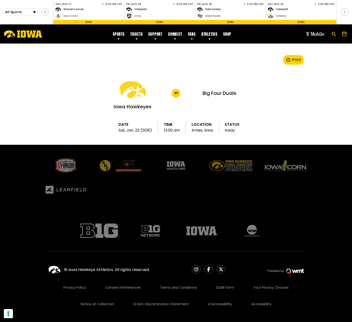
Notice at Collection (97, 304)
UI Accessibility (220, 304)
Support (155, 34)
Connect (175, 34)
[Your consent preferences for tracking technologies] (8, 313)
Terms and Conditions (178, 287)
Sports (119, 34)
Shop (227, 34)
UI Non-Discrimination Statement (161, 304)
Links (88, 22)
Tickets (136, 34)
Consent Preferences (123, 287)
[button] (45, 12)
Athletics (209, 34)
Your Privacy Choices (271, 287)
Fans (192, 34)
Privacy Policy (74, 287)
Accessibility (261, 304)
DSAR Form (225, 287)
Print (296, 60)
